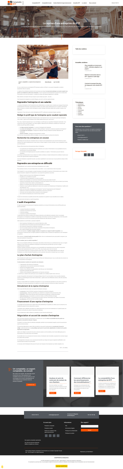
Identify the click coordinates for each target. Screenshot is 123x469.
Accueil (20, 81)
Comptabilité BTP (36, 3)
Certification (80, 114)
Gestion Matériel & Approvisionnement (62, 3)
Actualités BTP (76, 3)
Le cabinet (84, 3)
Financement (81, 110)
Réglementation (81, 105)
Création (80, 111)
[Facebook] (58, 435)
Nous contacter (92, 3)
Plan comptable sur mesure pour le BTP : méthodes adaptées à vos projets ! (93, 67)
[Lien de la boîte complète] (58, 382)
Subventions (81, 104)
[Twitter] (54, 435)
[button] (85, 154)
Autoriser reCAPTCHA (61, 466)
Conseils (80, 113)
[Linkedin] (46, 435)
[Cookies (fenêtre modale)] (2, 467)
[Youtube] (50, 435)
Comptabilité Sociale (47, 3)
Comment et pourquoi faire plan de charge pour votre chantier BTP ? (93, 85)
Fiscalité (80, 108)
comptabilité (25, 81)
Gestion (79, 107)
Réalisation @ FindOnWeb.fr (86, 451)
